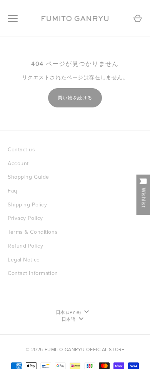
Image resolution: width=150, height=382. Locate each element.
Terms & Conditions (33, 232)
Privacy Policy (25, 218)
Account (18, 163)
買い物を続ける (75, 98)
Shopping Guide (28, 177)
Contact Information (33, 273)
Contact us (21, 149)
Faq (12, 191)
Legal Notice (24, 259)
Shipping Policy (27, 204)
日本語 (68, 319)
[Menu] (12, 18)
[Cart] (137, 18)
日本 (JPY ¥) (68, 312)
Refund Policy (25, 246)
